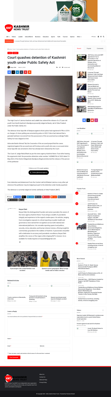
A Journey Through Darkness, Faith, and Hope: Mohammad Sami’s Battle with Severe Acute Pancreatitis (95, 76)
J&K (7, 36)
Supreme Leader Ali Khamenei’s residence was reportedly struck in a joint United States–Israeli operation (90, 317)
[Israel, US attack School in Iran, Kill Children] (81, 330)
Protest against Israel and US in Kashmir (88, 323)
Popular (89, 48)
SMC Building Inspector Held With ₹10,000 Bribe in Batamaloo (95, 108)
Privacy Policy (43, 382)
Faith (58, 36)
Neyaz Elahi (13, 67)
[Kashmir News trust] (17, 27)
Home (10, 49)
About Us (41, 374)
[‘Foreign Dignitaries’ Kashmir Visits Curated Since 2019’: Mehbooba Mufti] (81, 99)
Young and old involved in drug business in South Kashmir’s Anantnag (38, 297)
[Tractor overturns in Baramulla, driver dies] (17, 290)
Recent (79, 48)
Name (9, 338)
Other (78, 36)
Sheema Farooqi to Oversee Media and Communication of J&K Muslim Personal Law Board (94, 88)
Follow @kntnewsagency (38, 172)
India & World (29, 36)
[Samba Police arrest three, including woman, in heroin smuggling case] (81, 246)
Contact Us (42, 377)
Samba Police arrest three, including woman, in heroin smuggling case (95, 245)
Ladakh (20, 36)
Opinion (72, 36)
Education (46, 36)
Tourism (65, 36)
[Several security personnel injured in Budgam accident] (60, 290)
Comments (100, 48)
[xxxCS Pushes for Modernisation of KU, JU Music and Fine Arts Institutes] (81, 206)
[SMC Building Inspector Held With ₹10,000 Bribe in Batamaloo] (81, 109)
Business (37, 36)
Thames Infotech (70, 393)
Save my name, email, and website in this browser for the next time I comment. (29, 353)
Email (9, 346)
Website (42, 346)
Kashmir (15, 53)
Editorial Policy (43, 379)
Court (14, 49)
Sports (53, 36)
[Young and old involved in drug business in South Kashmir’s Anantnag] (38, 289)
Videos (14, 36)
